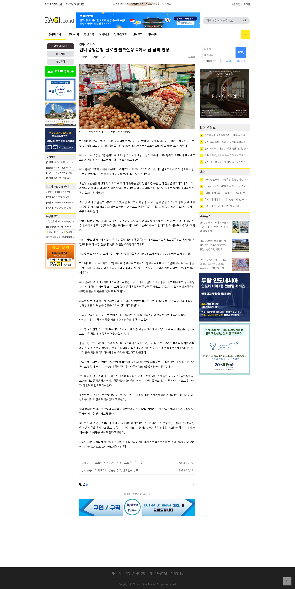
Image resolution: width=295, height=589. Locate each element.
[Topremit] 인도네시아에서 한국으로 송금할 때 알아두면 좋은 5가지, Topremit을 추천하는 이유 (225, 186)
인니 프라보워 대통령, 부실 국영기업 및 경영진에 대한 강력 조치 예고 (225, 148)
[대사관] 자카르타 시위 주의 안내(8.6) (63, 178)
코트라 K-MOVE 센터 (57, 186)
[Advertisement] (60, 301)
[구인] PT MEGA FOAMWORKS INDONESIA (66, 202)
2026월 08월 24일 (75, 4)
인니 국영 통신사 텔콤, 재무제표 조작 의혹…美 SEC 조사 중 (225, 142)
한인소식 (89, 34)
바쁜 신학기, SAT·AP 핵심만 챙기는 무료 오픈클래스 (69, 221)
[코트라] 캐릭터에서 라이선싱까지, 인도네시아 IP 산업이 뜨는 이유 (225, 199)
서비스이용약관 (158, 573)
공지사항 (50, 157)
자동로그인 (211, 61)
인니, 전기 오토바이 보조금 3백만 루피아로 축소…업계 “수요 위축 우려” (214, 226)
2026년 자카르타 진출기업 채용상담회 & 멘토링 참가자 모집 (73, 192)
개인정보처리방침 (135, 573)
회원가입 (235, 4)
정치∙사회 (73, 34)
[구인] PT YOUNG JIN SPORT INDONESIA (65, 208)
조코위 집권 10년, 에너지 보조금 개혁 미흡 (119, 462)
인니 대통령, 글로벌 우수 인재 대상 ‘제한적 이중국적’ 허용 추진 (225, 155)
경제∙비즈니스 (55, 34)
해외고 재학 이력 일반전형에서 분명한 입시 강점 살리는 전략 (73, 237)
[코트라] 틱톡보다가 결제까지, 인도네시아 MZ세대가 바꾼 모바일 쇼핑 (225, 193)
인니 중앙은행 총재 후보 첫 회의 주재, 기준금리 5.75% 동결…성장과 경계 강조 (213, 245)
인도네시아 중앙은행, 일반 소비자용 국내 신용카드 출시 (225, 135)
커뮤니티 (152, 34)
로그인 (246, 4)
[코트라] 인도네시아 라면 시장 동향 (220, 206)
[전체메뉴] (245, 34)
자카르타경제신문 (53, 4)
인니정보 (137, 34)
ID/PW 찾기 (227, 61)
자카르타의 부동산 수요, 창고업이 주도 (116, 470)
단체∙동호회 (120, 34)
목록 (192, 57)
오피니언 (104, 34)
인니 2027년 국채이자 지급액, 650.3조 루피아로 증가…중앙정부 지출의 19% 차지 (213, 264)
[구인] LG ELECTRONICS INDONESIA (63, 197)
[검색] (245, 20)
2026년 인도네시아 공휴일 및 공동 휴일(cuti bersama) (225, 179)
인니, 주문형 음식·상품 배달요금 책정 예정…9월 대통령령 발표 (225, 162)
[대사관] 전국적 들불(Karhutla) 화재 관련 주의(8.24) (70, 162)
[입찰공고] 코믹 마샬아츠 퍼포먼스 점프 (64, 168)
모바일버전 (177, 573)
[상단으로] (287, 581)
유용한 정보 (52, 216)
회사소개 (116, 573)
